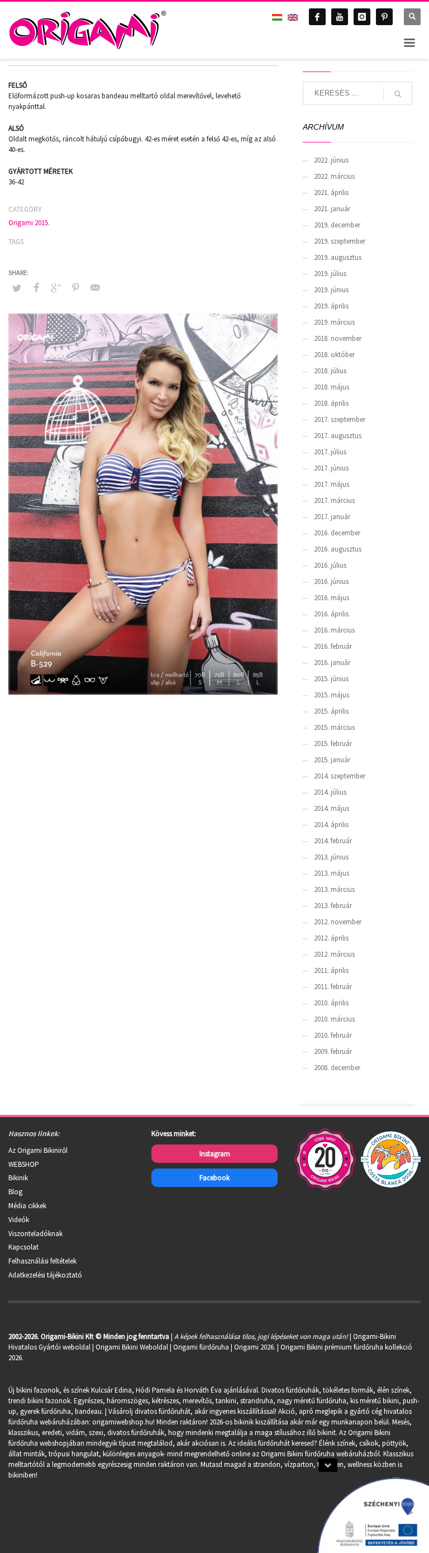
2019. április (331, 306)
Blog (15, 1191)
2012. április (331, 938)
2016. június (331, 581)
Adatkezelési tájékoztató (45, 1275)
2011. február (333, 986)
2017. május (331, 484)
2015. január (332, 759)
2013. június (331, 857)
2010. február (333, 1035)
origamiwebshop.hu (122, 1422)
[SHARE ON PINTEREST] (75, 287)
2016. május (331, 597)
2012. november (337, 922)
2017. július (330, 452)
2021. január (332, 208)
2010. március (334, 1019)
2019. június (331, 290)
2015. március (334, 727)
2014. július (330, 792)
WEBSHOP (23, 1164)
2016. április (331, 614)
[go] (397, 94)
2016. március (334, 630)
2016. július (330, 565)
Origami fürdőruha (201, 1347)
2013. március (334, 889)
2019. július (330, 273)
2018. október (334, 354)
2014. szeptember (339, 776)
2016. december (337, 533)
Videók (18, 1219)
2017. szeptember (339, 419)
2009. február (333, 1051)
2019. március (334, 322)
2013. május (331, 873)
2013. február (333, 905)
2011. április (331, 970)
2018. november (337, 338)
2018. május (331, 387)
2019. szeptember (339, 241)
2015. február (333, 743)
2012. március (334, 954)
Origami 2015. (29, 222)
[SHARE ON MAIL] (95, 287)
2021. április (331, 192)
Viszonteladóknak (35, 1233)
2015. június (331, 678)
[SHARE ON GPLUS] (55, 287)
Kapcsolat (23, 1247)
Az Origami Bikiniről (38, 1150)
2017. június (331, 468)
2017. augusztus (337, 435)
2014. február (333, 841)
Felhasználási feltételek (42, 1261)
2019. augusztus (337, 257)
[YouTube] (339, 16)
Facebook (214, 1177)
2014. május (331, 808)
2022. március (334, 176)
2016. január (332, 662)
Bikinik (18, 1177)
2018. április (331, 403)
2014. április (331, 824)
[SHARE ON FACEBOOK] (36, 287)
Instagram (214, 1153)
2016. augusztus (337, 549)
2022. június (331, 160)
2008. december (337, 1067)
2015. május (331, 695)
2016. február (333, 646)
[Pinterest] (384, 16)
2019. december (337, 225)
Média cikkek (27, 1205)
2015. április (331, 711)
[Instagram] (362, 16)
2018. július (330, 371)
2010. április (331, 1003)
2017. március (334, 500)
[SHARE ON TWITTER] (16, 288)
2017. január (332, 516)
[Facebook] (317, 16)
